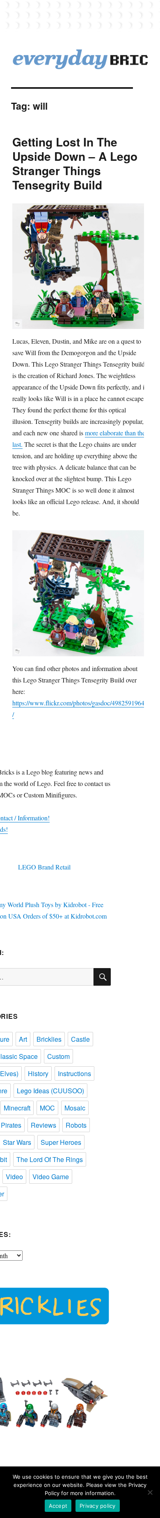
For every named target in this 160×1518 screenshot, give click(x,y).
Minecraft (17, 1108)
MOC (47, 1108)
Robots (76, 1125)
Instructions (74, 1073)
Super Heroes (61, 1142)
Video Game (50, 1176)
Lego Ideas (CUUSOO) (50, 1090)
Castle (80, 1039)
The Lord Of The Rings (49, 1159)
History (38, 1073)
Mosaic (74, 1108)
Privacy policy (98, 1505)
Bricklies (49, 1039)
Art (23, 1039)
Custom (58, 1056)
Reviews (43, 1125)
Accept (58, 1505)
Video (14, 1176)
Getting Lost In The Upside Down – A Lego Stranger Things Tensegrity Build (74, 163)
